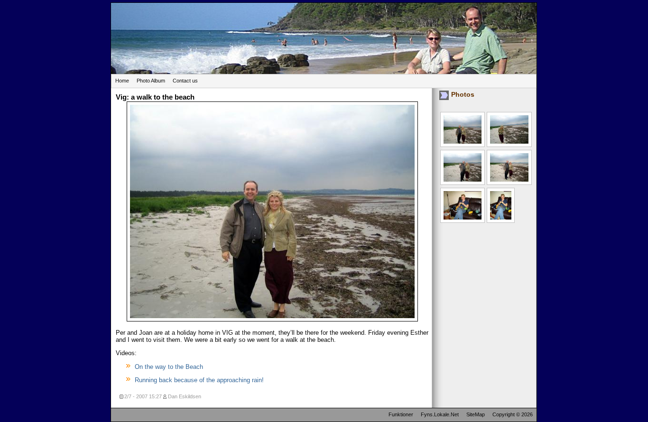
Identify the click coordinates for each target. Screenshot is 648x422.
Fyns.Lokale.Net (440, 414)
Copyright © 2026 (512, 414)
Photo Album (151, 80)
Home (122, 80)
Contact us (185, 80)
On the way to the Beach (169, 366)
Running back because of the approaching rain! (199, 380)
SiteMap (475, 414)
